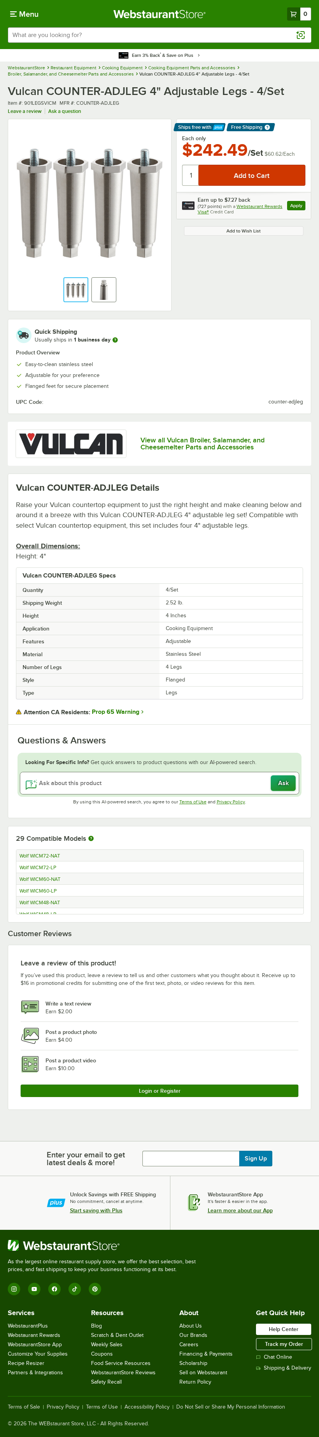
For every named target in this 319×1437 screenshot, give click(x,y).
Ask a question (64, 111)
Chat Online (278, 1357)
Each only (194, 138)
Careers (188, 1344)
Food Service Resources (121, 1363)
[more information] (115, 339)
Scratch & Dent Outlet (117, 1335)
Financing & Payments (206, 1354)
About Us (190, 1326)
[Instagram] (14, 1289)
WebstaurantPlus (28, 1326)
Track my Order (284, 1344)
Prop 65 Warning (115, 711)
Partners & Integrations (35, 1372)
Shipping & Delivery (287, 1368)
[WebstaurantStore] (105, 1245)
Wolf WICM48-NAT (39, 902)
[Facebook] (54, 1289)
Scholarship (193, 1363)
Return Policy (195, 1382)
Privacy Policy (231, 802)
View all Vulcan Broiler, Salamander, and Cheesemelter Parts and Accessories (202, 443)
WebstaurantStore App (35, 1344)
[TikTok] (74, 1289)
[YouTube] (34, 1289)
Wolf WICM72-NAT (39, 856)
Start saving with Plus (96, 1210)
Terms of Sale (24, 1407)
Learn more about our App (240, 1210)
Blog (96, 1326)
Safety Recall (106, 1382)
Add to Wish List (243, 231)
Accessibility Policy (147, 1407)
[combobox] (159, 35)
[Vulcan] (71, 444)
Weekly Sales (107, 1344)
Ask (283, 783)
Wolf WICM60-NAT (39, 879)
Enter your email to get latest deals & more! (86, 1158)
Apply (297, 206)
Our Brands (193, 1335)
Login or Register (160, 1091)
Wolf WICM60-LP (38, 891)
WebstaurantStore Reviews (123, 1372)
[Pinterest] (95, 1289)
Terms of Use (193, 802)
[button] (75, 289)
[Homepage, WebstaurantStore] (160, 14)
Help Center (283, 1329)
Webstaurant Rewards (34, 1335)
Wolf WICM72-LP (37, 867)
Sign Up (256, 1158)
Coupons (102, 1354)
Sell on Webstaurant (203, 1372)
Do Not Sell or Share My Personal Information (230, 1407)
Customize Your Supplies (38, 1354)
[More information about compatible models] (91, 839)
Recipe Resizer (26, 1363)
